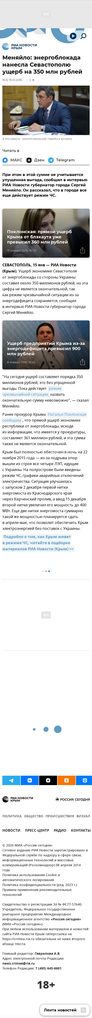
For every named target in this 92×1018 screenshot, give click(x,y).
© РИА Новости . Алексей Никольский (24, 139)
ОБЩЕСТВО (33, 816)
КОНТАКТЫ (81, 831)
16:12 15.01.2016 (12, 80)
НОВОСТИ (11, 831)
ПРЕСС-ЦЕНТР (37, 831)
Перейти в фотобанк (60, 139)
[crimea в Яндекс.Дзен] (48, 780)
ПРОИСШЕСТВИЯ (60, 816)
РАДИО (60, 831)
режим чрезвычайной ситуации (32, 391)
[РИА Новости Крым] (19, 46)
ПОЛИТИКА (12, 816)
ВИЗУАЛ (83, 816)
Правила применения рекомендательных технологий (37, 892)
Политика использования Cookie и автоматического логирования (31, 878)
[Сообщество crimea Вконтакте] (30, 780)
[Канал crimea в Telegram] (11, 780)
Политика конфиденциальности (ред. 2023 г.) (39, 885)
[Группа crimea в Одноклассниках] (66, 780)
